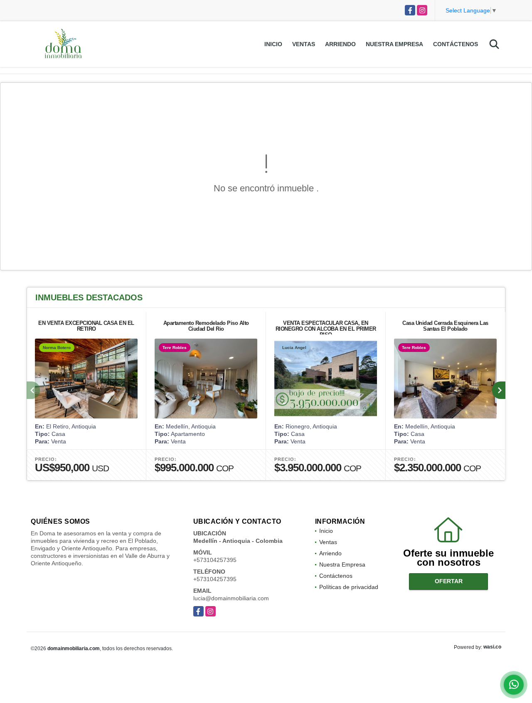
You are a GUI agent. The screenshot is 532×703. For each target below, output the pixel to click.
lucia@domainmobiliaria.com (231, 598)
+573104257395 (214, 560)
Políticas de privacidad (348, 587)
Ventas (303, 44)
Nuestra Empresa (394, 44)
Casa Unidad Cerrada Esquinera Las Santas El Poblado (445, 326)
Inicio (273, 44)
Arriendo (340, 44)
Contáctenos (455, 44)
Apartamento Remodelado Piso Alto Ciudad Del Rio (206, 326)
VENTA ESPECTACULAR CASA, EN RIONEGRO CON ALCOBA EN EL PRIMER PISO (326, 329)
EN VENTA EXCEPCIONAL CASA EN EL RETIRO (86, 326)
